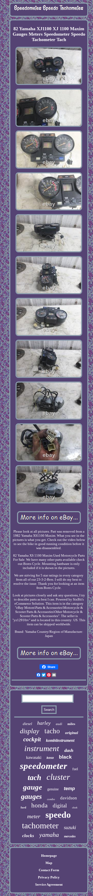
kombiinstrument (60, 740)
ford (23, 807)
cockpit (32, 739)
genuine (53, 789)
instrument (41, 748)
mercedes (70, 836)
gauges (31, 796)
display (29, 731)
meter (33, 816)
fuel (75, 769)
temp (69, 788)
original (71, 733)
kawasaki (33, 757)
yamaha (49, 834)
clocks (28, 835)
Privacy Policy (49, 877)
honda (39, 805)
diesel (27, 724)
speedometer (43, 766)
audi (59, 724)
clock (74, 807)
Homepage (49, 856)
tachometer (40, 825)
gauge (32, 787)
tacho (52, 731)
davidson (68, 798)
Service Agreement (49, 884)
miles (71, 724)
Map (48, 863)
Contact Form (49, 870)
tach (34, 777)
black (65, 757)
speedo (58, 815)
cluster (58, 777)
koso (50, 758)
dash (68, 750)
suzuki (70, 827)
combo (51, 799)
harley (44, 723)
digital (60, 805)
